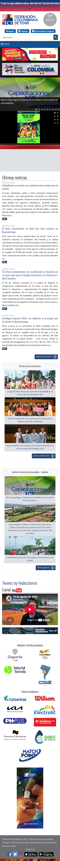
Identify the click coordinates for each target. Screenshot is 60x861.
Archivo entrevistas (41, 456)
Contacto (6, 842)
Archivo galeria (43, 567)
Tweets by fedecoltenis (19, 583)
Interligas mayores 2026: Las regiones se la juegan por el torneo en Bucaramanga (30, 319)
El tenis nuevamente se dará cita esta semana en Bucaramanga (30, 230)
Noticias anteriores (44, 356)
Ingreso (11, 31)
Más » (5, 219)
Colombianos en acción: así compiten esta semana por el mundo (30, 187)
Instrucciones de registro (44, 31)
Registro (24, 31)
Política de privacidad (19, 842)
